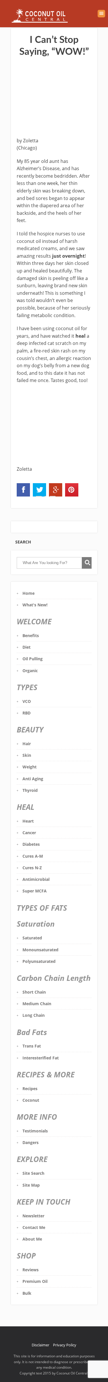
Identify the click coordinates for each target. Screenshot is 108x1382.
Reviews (30, 1269)
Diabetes (31, 844)
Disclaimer (40, 1345)
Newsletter (33, 1216)
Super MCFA (34, 891)
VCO (26, 701)
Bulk (26, 1293)
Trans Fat (31, 1046)
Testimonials (35, 1131)
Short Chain (34, 992)
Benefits (30, 635)
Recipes (29, 1088)
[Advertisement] (54, 98)
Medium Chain (36, 1003)
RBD (26, 713)
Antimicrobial (36, 879)
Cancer (29, 832)
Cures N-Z (32, 867)
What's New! (35, 605)
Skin (26, 755)
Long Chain (33, 1015)
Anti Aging (32, 778)
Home (28, 593)
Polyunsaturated (39, 961)
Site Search (33, 1173)
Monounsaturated (40, 949)
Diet (26, 647)
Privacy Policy (64, 1345)
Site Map (31, 1185)
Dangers (30, 1142)
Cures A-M (32, 856)
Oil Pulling (32, 658)
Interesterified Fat (40, 1058)
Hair (26, 743)
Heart (28, 821)
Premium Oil (35, 1281)
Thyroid (30, 790)
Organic (30, 670)
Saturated (32, 938)
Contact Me (33, 1227)
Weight (29, 767)
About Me (32, 1239)
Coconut (30, 1100)
